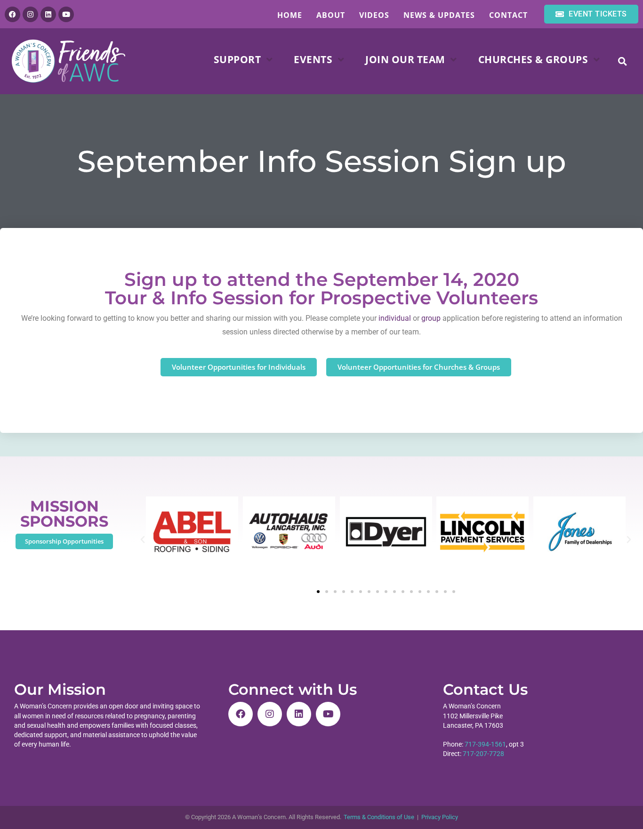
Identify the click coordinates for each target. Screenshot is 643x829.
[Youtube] (66, 14)
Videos (374, 15)
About (330, 15)
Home (289, 15)
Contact (508, 15)
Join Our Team (405, 59)
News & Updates (439, 15)
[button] (622, 61)
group (431, 318)
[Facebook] (12, 14)
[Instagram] (30, 14)
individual (394, 318)
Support (237, 59)
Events (313, 59)
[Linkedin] (48, 14)
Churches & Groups (533, 59)
